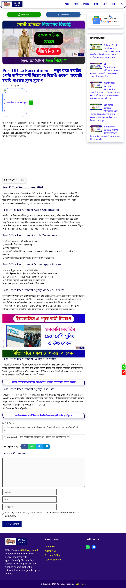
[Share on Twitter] (39, 446)
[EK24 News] (12, 4)
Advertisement (53, 560)
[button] (122, 4)
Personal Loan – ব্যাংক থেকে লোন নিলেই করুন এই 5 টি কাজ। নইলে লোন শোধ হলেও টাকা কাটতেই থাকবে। (41, 429)
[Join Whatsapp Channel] (31, 103)
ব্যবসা (114, 4)
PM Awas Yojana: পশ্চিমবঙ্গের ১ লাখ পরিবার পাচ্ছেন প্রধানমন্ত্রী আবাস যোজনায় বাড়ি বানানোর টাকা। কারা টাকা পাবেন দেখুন (104, 112)
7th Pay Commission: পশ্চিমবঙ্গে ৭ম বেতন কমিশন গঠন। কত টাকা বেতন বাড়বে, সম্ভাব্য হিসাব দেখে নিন (105, 70)
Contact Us (50, 551)
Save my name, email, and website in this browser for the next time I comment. (42, 514)
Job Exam (9, 423)
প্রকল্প (96, 4)
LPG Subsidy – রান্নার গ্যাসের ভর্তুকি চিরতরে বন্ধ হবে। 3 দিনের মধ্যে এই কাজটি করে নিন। (38, 437)
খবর (67, 4)
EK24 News (81, 584)
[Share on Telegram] (46, 446)
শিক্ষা (76, 4)
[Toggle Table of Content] (21, 180)
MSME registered (29, 550)
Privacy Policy (52, 555)
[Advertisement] (43, 158)
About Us (50, 546)
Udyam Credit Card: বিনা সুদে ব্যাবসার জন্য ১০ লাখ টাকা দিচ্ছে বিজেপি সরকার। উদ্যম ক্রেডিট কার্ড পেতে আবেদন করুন (105, 52)
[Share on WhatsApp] (32, 446)
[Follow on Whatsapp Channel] (124, 367)
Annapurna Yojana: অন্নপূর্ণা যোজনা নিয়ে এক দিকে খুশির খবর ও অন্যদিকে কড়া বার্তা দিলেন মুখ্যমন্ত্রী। (105, 133)
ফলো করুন (24, 14)
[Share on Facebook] (24, 446)
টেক (105, 4)
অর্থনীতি (86, 4)
